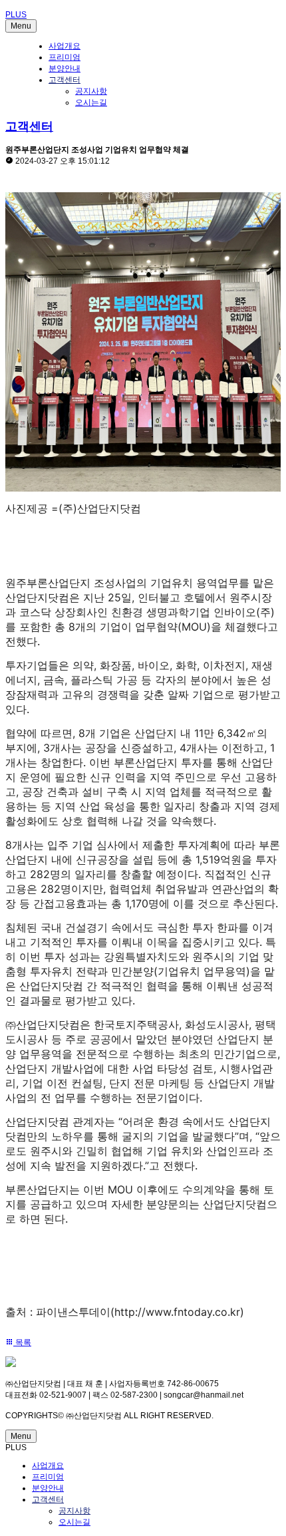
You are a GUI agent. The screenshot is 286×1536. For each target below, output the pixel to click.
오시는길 (91, 102)
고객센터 (64, 79)
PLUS (16, 14)
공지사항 (91, 91)
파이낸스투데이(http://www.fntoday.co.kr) (140, 1311)
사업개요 (64, 46)
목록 (22, 1342)
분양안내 (64, 68)
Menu (21, 26)
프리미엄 (64, 57)
